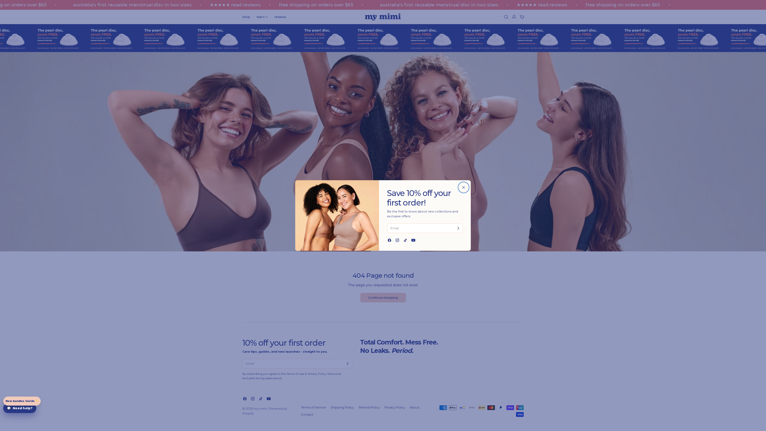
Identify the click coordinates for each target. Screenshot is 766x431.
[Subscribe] (458, 228)
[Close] (463, 187)
